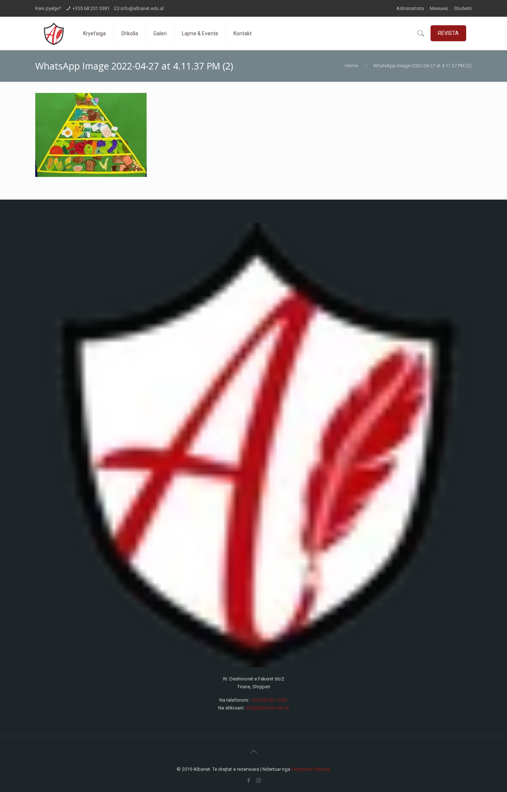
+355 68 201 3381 (90, 8)
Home (351, 65)
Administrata (410, 8)
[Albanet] (54, 33)
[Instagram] (258, 780)
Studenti (463, 8)
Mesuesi (439, 8)
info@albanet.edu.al (142, 8)
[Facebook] (248, 780)
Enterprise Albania (310, 769)
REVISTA (448, 33)
